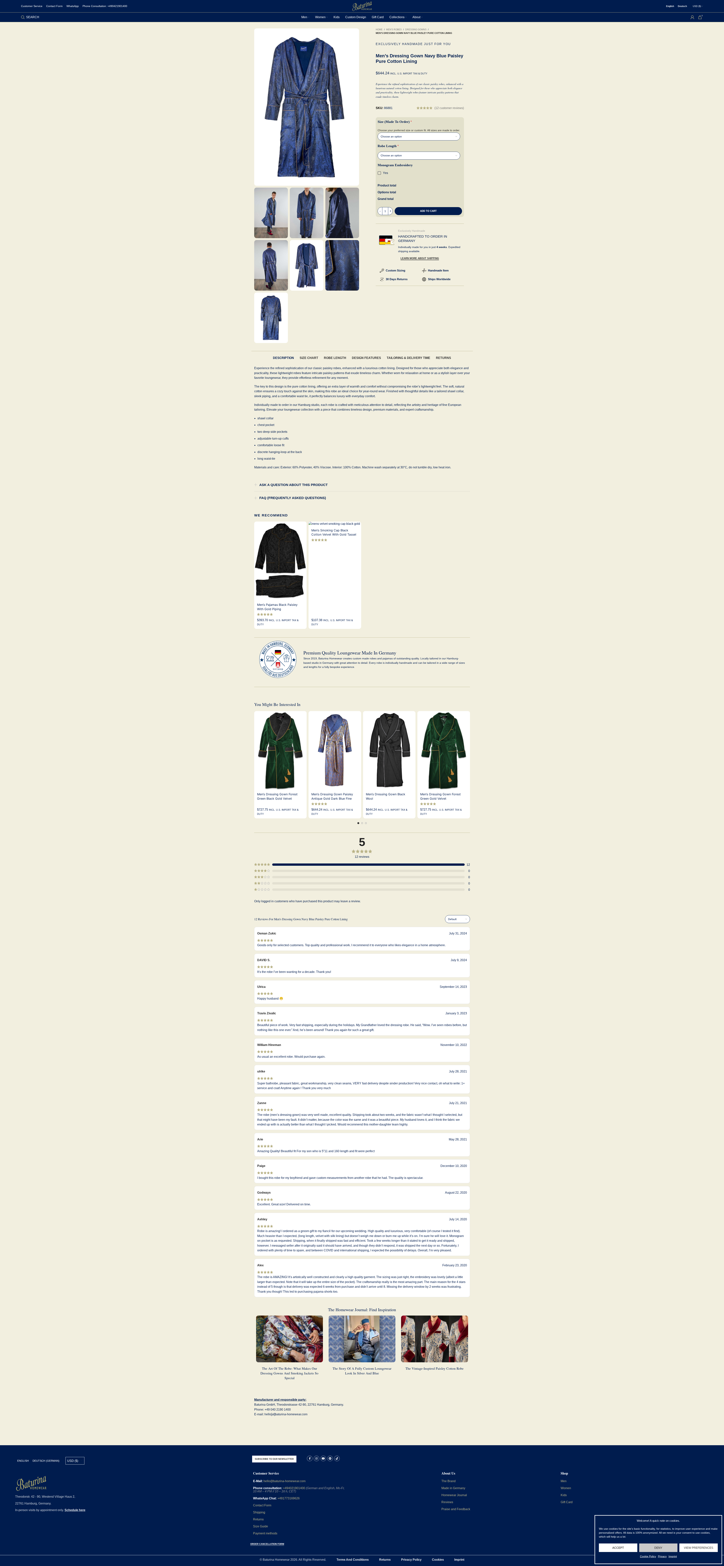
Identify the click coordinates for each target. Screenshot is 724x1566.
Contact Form (262, 1505)
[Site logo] (362, 6)
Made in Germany (453, 1488)
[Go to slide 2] (362, 823)
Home (379, 29)
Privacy (662, 1556)
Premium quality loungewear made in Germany (349, 653)
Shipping (259, 1512)
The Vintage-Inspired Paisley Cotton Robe (434, 1368)
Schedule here (75, 1510)
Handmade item (438, 270)
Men (564, 1481)
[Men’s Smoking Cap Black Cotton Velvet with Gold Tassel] (335, 524)
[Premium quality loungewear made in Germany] (278, 659)
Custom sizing (395, 270)
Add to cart (428, 211)
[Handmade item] (424, 270)
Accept (618, 1547)
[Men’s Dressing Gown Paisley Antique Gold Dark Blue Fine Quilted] (335, 750)
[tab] (283, 358)
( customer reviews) (449, 108)
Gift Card (567, 1502)
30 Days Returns (397, 279)
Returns (258, 1519)
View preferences (698, 1547)
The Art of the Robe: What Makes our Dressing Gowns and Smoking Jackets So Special (289, 1373)
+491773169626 (288, 1498)
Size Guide (260, 1526)
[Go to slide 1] (358, 823)
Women (566, 1488)
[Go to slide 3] (366, 823)
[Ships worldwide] (424, 279)
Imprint (673, 1556)
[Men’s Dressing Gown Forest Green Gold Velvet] (443, 750)
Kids (564, 1495)
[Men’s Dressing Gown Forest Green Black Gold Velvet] (280, 750)
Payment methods (265, 1533)
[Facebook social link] (310, 1458)
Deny (658, 1547)
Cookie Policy (648, 1556)
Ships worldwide (439, 279)
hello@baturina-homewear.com (284, 1481)
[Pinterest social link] (330, 1458)
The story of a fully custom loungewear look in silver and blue (362, 1370)
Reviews (447, 1502)
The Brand (448, 1481)
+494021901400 (294, 1488)
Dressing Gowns (415, 29)
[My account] (692, 17)
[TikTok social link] (337, 1458)
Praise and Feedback (455, 1509)
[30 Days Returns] (382, 279)
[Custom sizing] (382, 270)
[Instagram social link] (316, 1458)
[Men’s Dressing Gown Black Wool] (389, 750)
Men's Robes (394, 29)
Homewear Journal (454, 1495)
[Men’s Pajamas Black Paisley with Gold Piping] (280, 561)
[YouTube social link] (323, 1458)
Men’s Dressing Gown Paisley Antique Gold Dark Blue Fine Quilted (332, 798)
